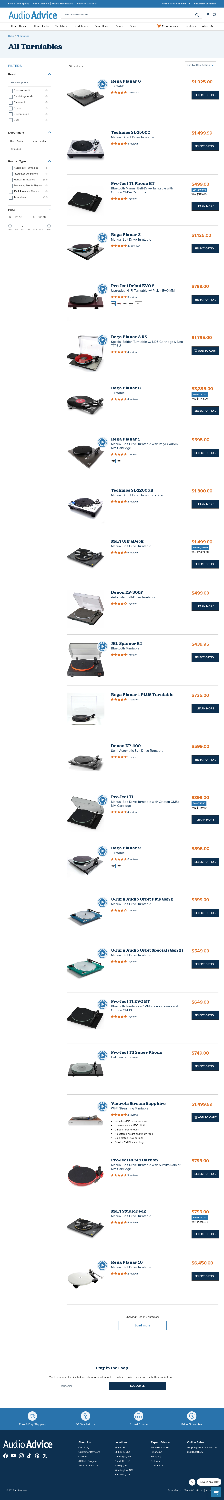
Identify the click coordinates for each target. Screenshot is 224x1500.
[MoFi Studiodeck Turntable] (85, 1228)
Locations (190, 26)
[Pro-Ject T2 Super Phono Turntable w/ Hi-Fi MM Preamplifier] (85, 1069)
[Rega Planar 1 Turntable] (85, 456)
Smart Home (102, 26)
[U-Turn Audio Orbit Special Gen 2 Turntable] (85, 967)
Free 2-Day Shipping (18, 3)
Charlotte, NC (122, 1461)
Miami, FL (120, 1447)
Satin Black (131, 303)
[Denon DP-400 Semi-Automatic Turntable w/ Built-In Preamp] (85, 762)
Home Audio (41, 26)
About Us (207, 26)
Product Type (17, 161)
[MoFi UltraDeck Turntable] (85, 558)
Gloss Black (113, 303)
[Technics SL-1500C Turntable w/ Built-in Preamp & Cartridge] (85, 149)
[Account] (207, 14)
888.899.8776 (183, 3)
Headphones (81, 26)
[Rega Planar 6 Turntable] (85, 98)
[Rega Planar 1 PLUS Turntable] (85, 711)
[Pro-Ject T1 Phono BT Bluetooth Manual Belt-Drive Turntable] (85, 200)
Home (11, 36)
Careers (82, 1456)
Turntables (61, 26)
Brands (119, 26)
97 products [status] (76, 66)
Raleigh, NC (121, 1465)
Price (11, 210)
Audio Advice (20, 1490)
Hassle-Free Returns (62, 3)
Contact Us (157, 1465)
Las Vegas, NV (123, 1456)
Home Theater (19, 26)
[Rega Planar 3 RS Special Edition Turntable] (85, 353)
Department (16, 132)
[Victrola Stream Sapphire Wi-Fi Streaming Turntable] (85, 1120)
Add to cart (207, 351)
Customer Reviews (89, 1452)
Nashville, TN (122, 1474)
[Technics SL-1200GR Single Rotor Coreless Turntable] (85, 507)
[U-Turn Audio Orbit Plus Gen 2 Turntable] (85, 916)
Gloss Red (119, 303)
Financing (156, 1452)
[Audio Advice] (32, 15)
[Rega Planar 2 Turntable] (85, 864)
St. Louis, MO (122, 1452)
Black (113, 461)
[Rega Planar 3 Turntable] (85, 251)
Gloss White (125, 303)
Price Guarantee (40, 3)
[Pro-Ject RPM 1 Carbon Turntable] (85, 1177)
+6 (138, 304)
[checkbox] (29, 91)
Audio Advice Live (88, 1465)
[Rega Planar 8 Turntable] (85, 404)
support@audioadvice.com (202, 1447)
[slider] (10, 225)
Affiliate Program (87, 1461)
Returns (155, 1461)
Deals (133, 26)
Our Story (83, 1447)
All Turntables (23, 36)
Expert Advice (169, 26)
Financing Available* (87, 3)
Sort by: (198, 65)
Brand (12, 74)
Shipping (156, 1456)
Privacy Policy (174, 1490)
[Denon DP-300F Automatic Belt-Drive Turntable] (85, 609)
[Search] (197, 15)
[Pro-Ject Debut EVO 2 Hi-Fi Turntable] (85, 302)
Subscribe (137, 1386)
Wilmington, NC (124, 1470)
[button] (119, 92)
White (119, 461)
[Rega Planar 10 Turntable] (85, 1279)
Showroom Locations (205, 3)
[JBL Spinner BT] (85, 660)
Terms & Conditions (193, 1490)
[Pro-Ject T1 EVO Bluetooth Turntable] (85, 1018)
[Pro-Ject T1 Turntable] (85, 813)
